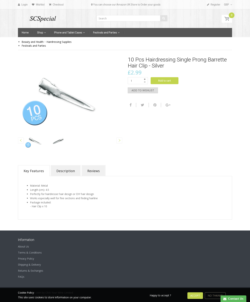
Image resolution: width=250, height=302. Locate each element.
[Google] (167, 105)
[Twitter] (142, 105)
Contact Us (235, 298)
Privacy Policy (26, 258)
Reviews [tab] (93, 171)
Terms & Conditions (30, 252)
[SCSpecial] (42, 17)
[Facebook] (130, 105)
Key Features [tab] (34, 171)
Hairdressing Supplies (59, 42)
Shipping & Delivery (29, 264)
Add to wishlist (143, 90)
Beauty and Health (33, 42)
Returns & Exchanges (30, 270)
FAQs (21, 276)
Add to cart (164, 80)
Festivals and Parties (34, 45)
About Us (23, 246)
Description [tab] (65, 171)
